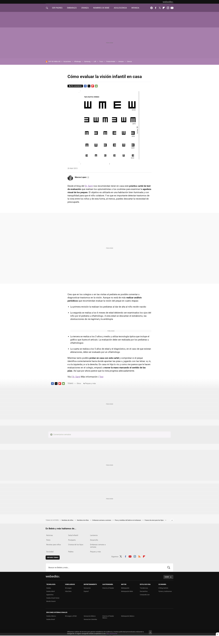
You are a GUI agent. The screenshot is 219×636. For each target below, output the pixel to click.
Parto (48, 540)
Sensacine (87, 588)
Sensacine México (90, 616)
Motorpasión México (127, 616)
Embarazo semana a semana (101, 520)
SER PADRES (57, 8)
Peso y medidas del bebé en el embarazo (128, 520)
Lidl (95, 61)
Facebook (155, 8)
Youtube (172, 8)
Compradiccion (145, 595)
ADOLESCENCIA (120, 8)
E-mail (96, 86)
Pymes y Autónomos (165, 591)
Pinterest (151, 8)
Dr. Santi (89, 186)
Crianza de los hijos (75, 545)
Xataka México (51, 616)
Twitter (159, 8)
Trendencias (144, 588)
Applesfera (49, 595)
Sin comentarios (76, 86)
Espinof (86, 591)
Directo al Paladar (108, 588)
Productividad (110, 61)
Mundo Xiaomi (51, 601)
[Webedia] (168, 1)
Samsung (87, 61)
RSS (139, 556)
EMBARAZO (72, 8)
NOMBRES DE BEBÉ (101, 8)
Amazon (121, 61)
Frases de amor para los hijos (154, 520)
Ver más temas (52, 557)
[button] (81, 177)
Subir (167, 577)
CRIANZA (85, 8)
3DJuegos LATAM (71, 616)
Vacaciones (67, 61)
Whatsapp (77, 61)
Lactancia (94, 535)
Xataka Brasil (50, 619)
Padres (70, 552)
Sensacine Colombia (90, 619)
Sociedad (49, 552)
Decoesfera (143, 591)
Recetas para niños (53, 545)
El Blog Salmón (163, 588)
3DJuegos (68, 588)
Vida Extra (68, 591)
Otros (79, 383)
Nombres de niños (68, 520)
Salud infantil (73, 535)
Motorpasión (125, 588)
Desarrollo (94, 540)
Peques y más (90, 383)
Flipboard (163, 8)
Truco (101, 61)
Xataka (48, 588)
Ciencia (129, 61)
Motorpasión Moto (127, 591)
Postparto (72, 540)
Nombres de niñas (83, 520)
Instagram (168, 8)
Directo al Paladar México (108, 617)
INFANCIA (135, 8)
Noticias (49, 535)
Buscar (169, 567)
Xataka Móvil (50, 591)
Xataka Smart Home (52, 598)
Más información (111, 633)
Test (101, 376)
